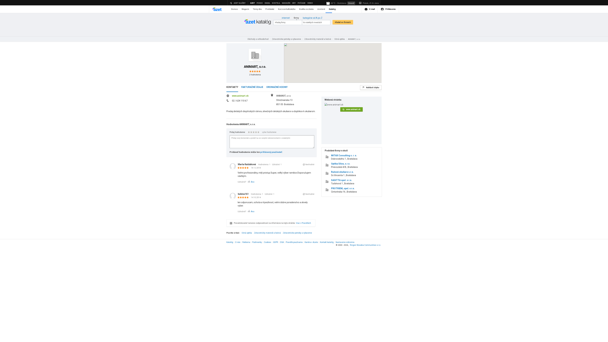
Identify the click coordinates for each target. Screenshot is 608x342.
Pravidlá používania (294, 242)
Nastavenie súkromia (345, 242)
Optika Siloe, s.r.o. (340, 163)
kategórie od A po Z (312, 18)
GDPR (275, 242)
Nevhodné (309, 164)
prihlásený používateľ (271, 152)
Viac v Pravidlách (303, 223)
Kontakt (327, 242)
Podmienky (257, 242)
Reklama (246, 242)
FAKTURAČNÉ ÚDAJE (252, 87)
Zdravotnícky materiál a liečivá (267, 233)
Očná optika (247, 233)
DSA (282, 242)
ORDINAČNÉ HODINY (277, 87)
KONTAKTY (232, 87)
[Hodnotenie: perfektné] (244, 168)
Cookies (267, 242)
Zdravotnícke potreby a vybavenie (297, 233)
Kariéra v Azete (311, 242)
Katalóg (229, 242)
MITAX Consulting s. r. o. (344, 155)
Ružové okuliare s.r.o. (342, 172)
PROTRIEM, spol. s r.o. (343, 188)
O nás (237, 242)
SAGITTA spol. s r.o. (341, 180)
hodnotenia (255, 75)
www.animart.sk (240, 96)
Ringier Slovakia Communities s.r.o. (365, 245)
